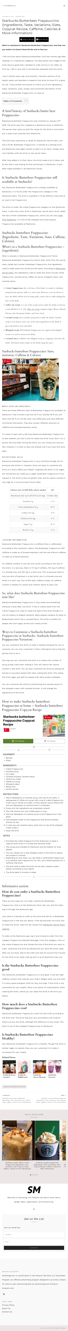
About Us (6, 1308)
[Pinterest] (3, 1294)
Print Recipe (43, 39)
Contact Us (7, 1312)
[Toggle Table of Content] (25, 100)
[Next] (64, 1146)
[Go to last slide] (4, 1146)
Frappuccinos (20, 16)
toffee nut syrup (33, 309)
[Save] (7, 361)
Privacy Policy (8, 1305)
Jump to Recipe (28, 39)
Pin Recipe (51, 741)
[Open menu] (64, 5)
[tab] (30, 1174)
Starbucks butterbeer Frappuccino (14, 1086)
